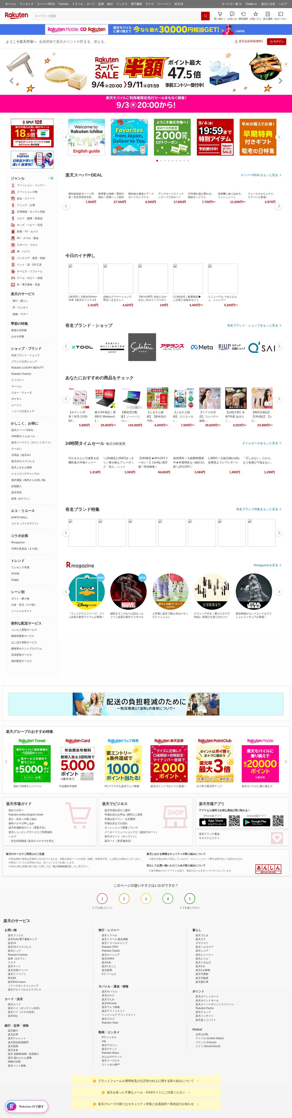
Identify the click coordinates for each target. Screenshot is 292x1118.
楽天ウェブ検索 (111, 1007)
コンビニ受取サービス (24, 629)
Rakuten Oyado (111, 950)
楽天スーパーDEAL (22, 430)
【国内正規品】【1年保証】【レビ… (261, 416)
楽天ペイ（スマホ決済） (22, 1012)
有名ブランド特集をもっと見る (257, 509)
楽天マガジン (109, 1045)
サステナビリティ (209, 838)
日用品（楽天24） (21, 455)
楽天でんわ (108, 999)
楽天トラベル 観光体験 (115, 939)
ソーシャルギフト (21, 611)
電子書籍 (136, 4)
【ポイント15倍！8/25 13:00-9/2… (78, 416)
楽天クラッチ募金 (209, 833)
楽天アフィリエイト (113, 1010)
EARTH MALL (19, 517)
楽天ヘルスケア (205, 946)
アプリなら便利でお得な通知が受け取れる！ (224, 810)
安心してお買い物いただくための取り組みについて (176, 865)
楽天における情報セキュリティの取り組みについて (176, 853)
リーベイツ (164, 4)
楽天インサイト (205, 1015)
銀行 (110, 4)
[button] (232, 16)
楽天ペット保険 (17, 1065)
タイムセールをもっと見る (260, 443)
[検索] (205, 16)
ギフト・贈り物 (20, 598)
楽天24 (178, 4)
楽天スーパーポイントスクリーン (215, 1004)
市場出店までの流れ (116, 823)
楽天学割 (16, 492)
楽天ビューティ (205, 954)
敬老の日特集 (19, 330)
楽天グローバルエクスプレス (24, 989)
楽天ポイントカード (207, 996)
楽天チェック (203, 1012)
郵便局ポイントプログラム (26, 648)
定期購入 (16, 486)
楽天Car (200, 966)
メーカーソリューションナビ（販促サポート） (131, 832)
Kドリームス (109, 974)
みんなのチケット (112, 1056)
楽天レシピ (202, 958)
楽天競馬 (107, 970)
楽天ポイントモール (207, 1000)
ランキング (27, 4)
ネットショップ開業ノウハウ (121, 827)
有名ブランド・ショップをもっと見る (252, 325)
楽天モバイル (109, 991)
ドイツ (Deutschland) (208, 1046)
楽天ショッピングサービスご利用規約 (30, 832)
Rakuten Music (110, 1052)
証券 (101, 4)
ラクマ (149, 4)
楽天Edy (13, 1015)
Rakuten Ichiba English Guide (26, 814)
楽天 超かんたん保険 (20, 1057)
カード (91, 4)
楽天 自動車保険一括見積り (23, 1053)
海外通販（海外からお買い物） (29, 480)
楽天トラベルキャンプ (114, 943)
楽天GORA (108, 958)
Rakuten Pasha (205, 1008)
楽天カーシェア (111, 954)
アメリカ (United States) (210, 1038)
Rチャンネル (109, 1037)
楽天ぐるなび (203, 962)
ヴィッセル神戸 (111, 1064)
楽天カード (14, 1004)
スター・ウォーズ (21, 392)
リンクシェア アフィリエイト (119, 1014)
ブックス (121, 4)
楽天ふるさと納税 (21, 467)
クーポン (16, 448)
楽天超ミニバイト (206, 1019)
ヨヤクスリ (202, 943)
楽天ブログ (108, 1018)
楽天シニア (202, 950)
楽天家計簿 (202, 981)
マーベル (16, 386)
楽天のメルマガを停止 (41, 840)
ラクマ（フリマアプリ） (25, 523)
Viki (104, 1041)
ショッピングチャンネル (25, 473)
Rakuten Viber (110, 1022)
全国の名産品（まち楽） (25, 548)
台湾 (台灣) (202, 1034)
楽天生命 (13, 1050)
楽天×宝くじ (109, 966)
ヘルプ (283, 4)
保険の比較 (14, 1061)
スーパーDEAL (46, 4)
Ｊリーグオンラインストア (23, 985)
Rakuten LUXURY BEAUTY (27, 367)
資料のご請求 (134, 814)
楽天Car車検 (203, 970)
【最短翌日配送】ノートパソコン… (130, 416)
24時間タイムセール (23, 436)
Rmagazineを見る (266, 565)
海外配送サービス (21, 661)
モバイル (10, 4)
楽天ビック (14, 950)
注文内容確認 (18, 840)
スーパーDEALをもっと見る (259, 175)
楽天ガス (201, 939)
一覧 (51, 178)
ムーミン (16, 405)
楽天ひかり (108, 995)
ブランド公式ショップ (24, 361)
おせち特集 (17, 336)
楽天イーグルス (111, 1060)
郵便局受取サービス (22, 636)
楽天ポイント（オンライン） (121, 836)
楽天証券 (13, 1034)
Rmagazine (18, 542)
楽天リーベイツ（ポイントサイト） (31, 442)
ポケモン (16, 398)
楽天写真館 (202, 974)
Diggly (15, 579)
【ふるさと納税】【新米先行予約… (156, 416)
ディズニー (17, 380)
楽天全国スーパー (18, 970)
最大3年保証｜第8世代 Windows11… (105, 416)
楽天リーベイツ (17, 974)
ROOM (15, 573)
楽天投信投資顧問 (18, 1042)
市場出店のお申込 (115, 814)
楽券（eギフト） (21, 498)
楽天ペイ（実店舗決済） (119, 840)
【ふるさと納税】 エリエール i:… (183, 416)
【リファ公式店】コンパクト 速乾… (209, 416)
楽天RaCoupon (17, 981)
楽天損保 (13, 1046)
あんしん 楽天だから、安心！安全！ (268, 869)
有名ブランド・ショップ (25, 355)
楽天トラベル (109, 935)
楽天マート (14, 966)
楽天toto (106, 962)
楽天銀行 (13, 1030)
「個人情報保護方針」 (62, 866)
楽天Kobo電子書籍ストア (22, 939)
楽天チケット (109, 1048)
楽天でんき (202, 935)
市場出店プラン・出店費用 (120, 819)
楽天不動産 (202, 978)
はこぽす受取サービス (24, 642)
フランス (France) (206, 1042)
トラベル (77, 4)
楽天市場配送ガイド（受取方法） (28, 827)
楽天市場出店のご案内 (117, 810)
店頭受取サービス (21, 654)
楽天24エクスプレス (23, 461)
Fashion (64, 4)
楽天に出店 (268, 4)
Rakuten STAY (110, 946)
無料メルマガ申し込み (21, 823)
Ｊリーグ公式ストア (22, 411)
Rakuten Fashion (21, 373)
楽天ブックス (15, 935)
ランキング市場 (20, 567)
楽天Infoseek (109, 1003)
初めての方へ (16, 810)
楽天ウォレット (17, 1038)
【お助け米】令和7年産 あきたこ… (235, 416)
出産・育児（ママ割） (24, 604)
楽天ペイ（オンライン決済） (24, 1008)
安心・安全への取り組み (23, 819)
